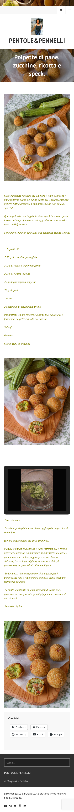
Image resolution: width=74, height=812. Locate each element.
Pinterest (20, 806)
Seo (6, 797)
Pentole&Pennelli (37, 40)
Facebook (5, 806)
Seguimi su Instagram (10, 806)
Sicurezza (15, 797)
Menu (69, 10)
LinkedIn (24, 806)
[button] (29, 502)
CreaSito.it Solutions (37, 793)
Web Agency (58, 793)
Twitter (15, 806)
